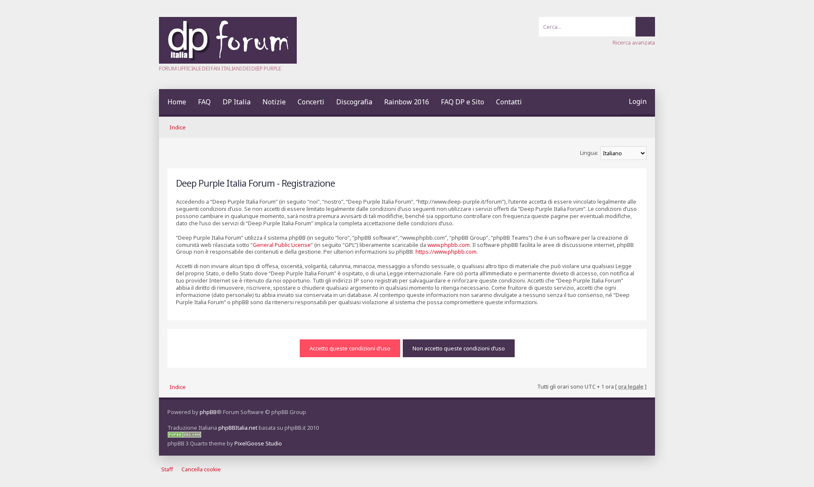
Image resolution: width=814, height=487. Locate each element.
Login (638, 101)
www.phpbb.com (448, 245)
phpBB (208, 412)
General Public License (282, 245)
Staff (167, 469)
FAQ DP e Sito (462, 101)
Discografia (354, 101)
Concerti (311, 101)
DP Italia (237, 101)
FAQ (204, 101)
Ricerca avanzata (634, 42)
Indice (178, 127)
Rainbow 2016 (406, 101)
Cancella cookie (201, 469)
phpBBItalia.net (237, 427)
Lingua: (589, 153)
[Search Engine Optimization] (184, 435)
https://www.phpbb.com (446, 251)
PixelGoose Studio (258, 443)
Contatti (509, 101)
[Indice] (228, 61)
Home (176, 101)
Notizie (274, 101)
